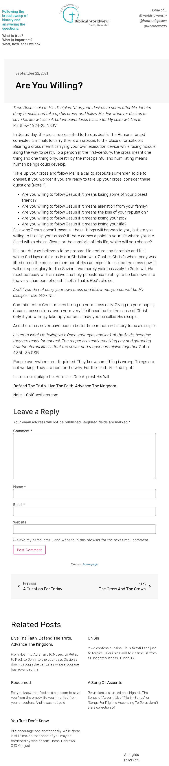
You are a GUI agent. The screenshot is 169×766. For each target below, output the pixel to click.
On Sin (93, 638)
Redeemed (21, 682)
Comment (22, 431)
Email (19, 504)
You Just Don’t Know (30, 720)
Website (19, 522)
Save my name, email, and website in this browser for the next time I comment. (83, 540)
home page (90, 564)
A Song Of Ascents (105, 682)
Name (19, 486)
